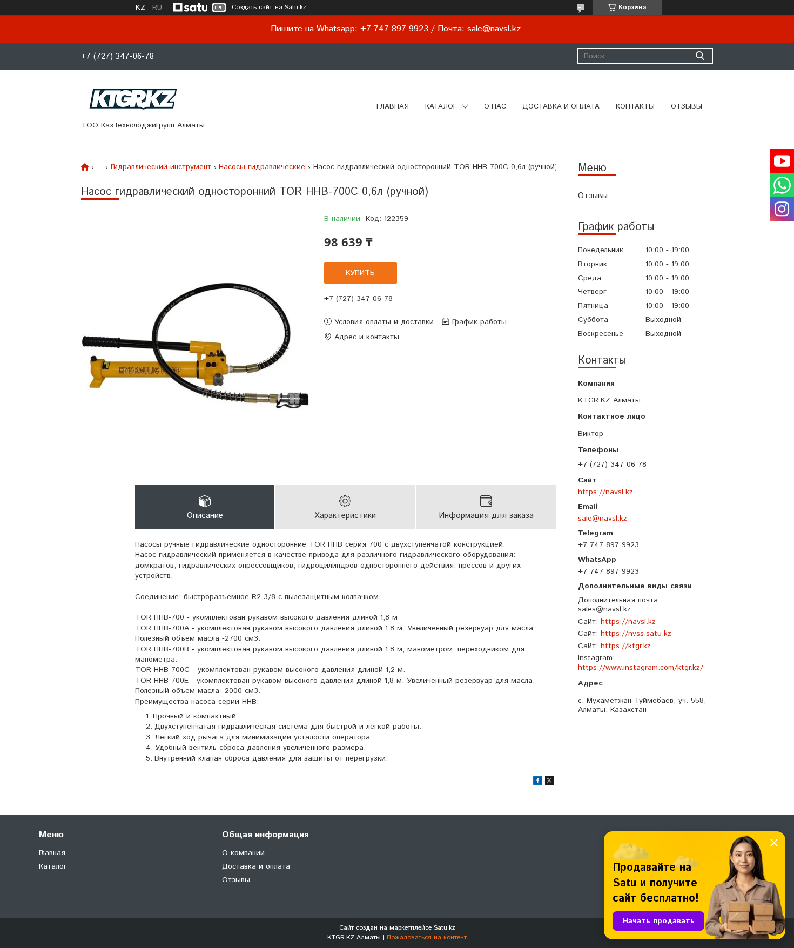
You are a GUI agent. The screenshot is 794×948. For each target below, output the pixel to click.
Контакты (635, 107)
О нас (495, 107)
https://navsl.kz (605, 492)
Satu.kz (444, 927)
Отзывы (686, 107)
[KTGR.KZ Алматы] (133, 98)
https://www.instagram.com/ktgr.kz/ (640, 667)
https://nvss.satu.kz (636, 633)
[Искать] (700, 56)
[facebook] (537, 782)
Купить (360, 272)
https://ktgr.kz (626, 646)
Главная (392, 107)
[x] (549, 782)
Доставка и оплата (561, 107)
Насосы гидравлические (262, 167)
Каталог (441, 107)
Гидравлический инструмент (161, 167)
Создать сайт (252, 7)
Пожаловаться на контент (427, 937)
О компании (243, 853)
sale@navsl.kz (602, 518)
